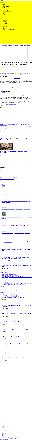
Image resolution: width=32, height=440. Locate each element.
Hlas (6, 79)
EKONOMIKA (4, 9)
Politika (3, 426)
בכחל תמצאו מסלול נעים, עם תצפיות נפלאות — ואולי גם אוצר (11, 288)
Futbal (6, 16)
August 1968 (6, 104)
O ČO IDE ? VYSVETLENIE (7, 11)
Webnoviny (2, 66)
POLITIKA (3, 4)
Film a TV (6, 21)
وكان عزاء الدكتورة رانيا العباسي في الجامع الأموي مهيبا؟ (10, 296)
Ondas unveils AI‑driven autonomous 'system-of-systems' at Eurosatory (12, 282)
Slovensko (3, 427)
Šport (2, 434)
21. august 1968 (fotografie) (4, 92)
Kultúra (3, 429)
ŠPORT (4, 13)
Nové (2, 184)
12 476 (9, 260)
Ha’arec (3, 286)
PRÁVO (4, 27)
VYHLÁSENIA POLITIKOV (7, 6)
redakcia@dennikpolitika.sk (4, 439)
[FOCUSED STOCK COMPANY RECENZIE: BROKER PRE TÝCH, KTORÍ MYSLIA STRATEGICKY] (4, 239)
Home (1, 45)
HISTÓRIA (5, 25)
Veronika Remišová (17, 78)
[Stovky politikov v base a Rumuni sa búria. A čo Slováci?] (4, 334)
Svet (2, 428)
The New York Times (5, 272)
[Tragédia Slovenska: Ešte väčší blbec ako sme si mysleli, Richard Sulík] (4, 327)
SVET (3, 8)
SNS (8, 79)
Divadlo (6, 22)
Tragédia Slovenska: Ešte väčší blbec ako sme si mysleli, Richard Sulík (15, 329)
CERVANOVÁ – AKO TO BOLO (8, 350)
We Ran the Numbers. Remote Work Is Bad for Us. (9, 274)
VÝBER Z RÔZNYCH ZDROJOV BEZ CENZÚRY (11, 10)
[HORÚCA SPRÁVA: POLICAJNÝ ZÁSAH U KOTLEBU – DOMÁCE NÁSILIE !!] (4, 311)
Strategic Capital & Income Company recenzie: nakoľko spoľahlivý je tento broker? (16, 163)
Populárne (3, 185)
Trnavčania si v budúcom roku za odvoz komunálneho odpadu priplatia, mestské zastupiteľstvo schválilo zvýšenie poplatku (15, 258)
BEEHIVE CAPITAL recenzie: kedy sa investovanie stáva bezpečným (15, 225)
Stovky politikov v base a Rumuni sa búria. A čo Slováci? (12, 336)
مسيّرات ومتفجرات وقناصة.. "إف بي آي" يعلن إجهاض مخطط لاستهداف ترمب (14, 295)
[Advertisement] (16, 38)
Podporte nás (2, 2)
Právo (2, 435)
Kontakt (3, 436)
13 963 (7, 252)
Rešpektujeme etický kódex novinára (8, 29)
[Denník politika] (2, 3)
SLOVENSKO (4, 7)
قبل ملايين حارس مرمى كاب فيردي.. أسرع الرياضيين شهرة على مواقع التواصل (14, 297)
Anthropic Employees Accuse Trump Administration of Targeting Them (12, 275)
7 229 (7, 268)
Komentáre (3, 186)
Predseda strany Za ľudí (12, 104)
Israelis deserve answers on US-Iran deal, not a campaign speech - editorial (13, 284)
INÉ (2, 12)
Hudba (6, 23)
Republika (3, 79)
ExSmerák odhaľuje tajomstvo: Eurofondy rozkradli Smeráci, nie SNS (15, 343)
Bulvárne (4, 5)
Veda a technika (4, 433)
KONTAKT (3, 28)
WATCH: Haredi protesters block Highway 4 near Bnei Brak (11, 281)
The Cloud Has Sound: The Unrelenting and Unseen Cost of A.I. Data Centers (13, 276)
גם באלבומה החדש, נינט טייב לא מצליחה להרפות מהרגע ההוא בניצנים (12, 289)
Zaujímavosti (4, 430)
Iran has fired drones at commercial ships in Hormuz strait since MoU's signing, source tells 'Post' (16, 283)
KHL (7, 15)
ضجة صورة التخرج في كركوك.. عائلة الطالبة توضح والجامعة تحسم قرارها (13, 294)
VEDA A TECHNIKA (6, 26)
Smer (1, 79)
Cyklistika (6, 17)
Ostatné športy (7, 19)
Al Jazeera (4, 292)
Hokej (6, 14)
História (3, 432)
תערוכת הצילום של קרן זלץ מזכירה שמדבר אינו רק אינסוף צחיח (11, 290)
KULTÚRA (5, 20)
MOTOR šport (7, 18)
